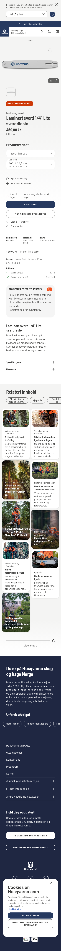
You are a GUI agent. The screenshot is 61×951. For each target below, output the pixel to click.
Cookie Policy (15, 909)
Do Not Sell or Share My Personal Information (30, 923)
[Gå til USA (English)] (52, 14)
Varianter (13, 160)
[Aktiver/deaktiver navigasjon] (57, 32)
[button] (50, 50)
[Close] (51, 882)
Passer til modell (18, 153)
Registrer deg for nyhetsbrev (25, 309)
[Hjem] (4, 32)
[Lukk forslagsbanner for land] (56, 4)
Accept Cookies (30, 915)
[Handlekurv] (49, 32)
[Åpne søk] (42, 32)
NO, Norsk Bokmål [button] (18, 33)
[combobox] (30, 153)
